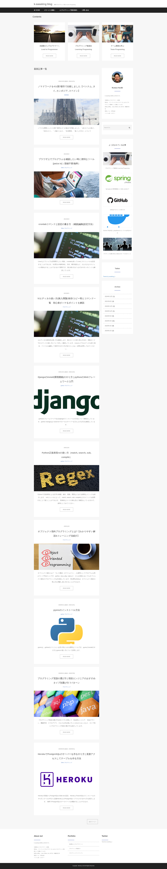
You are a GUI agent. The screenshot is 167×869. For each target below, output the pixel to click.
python (62, 385)
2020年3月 (108, 326)
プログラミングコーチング (75, 853)
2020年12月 (108, 306)
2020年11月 (108, 311)
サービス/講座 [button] (50, 10)
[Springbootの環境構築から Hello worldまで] (117, 179)
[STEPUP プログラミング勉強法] (117, 158)
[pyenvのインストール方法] (66, 631)
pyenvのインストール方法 (66, 610)
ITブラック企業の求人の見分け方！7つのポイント (117, 253)
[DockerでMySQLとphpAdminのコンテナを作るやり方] (117, 221)
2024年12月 (108, 296)
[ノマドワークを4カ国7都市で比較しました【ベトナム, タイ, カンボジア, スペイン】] (66, 112)
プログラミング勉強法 (74, 848)
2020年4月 (108, 321)
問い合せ (86, 10)
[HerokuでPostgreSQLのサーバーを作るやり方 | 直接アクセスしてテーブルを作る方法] (66, 779)
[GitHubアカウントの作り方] (117, 200)
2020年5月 (108, 316)
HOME (37, 10)
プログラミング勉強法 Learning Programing (117, 168)
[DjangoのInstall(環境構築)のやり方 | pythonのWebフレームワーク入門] (66, 402)
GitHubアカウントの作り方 (117, 209)
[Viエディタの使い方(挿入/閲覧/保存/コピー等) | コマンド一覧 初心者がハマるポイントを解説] (66, 324)
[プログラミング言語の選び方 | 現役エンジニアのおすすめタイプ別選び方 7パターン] (66, 704)
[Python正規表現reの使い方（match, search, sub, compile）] (66, 478)
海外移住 (66, 95)
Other (62, 167)
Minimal (80, 865)
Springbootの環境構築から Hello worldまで (117, 189)
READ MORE (49, 56)
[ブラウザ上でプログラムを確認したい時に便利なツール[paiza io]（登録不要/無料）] (66, 184)
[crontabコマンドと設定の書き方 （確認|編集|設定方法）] (66, 245)
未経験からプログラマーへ (75, 844)
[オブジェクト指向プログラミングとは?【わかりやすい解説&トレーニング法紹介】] (66, 557)
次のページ (92, 821)
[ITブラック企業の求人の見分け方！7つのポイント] (117, 244)
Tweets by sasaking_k (109, 276)
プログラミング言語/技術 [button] (69, 10)
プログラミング (68, 167)
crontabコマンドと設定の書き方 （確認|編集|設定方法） (67, 224)
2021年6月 (108, 301)
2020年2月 (108, 331)
